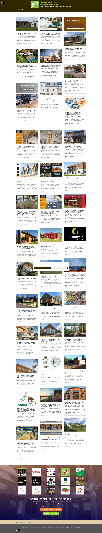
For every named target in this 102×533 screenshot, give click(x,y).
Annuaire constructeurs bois (39, 9)
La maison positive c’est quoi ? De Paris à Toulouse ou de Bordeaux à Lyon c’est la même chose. (75, 275)
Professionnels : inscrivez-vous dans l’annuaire (31, 527)
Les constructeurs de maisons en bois (49, 527)
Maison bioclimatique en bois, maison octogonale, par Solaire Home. (74, 403)
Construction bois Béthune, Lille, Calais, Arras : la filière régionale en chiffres (51, 34)
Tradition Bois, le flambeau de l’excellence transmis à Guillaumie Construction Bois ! (49, 245)
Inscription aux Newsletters (75, 9)
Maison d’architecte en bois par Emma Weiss (26, 279)
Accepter (42, 268)
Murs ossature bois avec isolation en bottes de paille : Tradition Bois (26, 111)
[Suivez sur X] (4, 3)
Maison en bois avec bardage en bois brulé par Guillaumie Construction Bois (51, 308)
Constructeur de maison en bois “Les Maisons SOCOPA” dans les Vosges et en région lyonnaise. (50, 340)
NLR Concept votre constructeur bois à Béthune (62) (26, 34)
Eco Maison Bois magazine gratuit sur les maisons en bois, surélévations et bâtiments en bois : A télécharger (50, 180)
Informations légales (62, 527)
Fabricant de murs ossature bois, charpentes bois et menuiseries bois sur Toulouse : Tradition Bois (26, 247)
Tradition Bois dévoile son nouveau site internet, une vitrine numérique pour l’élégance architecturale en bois (75, 211)
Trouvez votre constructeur (51, 509)
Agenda (67, 9)
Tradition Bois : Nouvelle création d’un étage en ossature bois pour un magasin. (50, 147)
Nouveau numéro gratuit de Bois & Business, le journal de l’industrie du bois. (26, 147)
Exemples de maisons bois (58, 9)
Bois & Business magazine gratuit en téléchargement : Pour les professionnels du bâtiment (50, 212)
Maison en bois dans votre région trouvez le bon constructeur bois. (73, 340)
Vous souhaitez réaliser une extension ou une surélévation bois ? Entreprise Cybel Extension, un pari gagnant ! (50, 99)
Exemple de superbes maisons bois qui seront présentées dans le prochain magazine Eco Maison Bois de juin (51, 438)
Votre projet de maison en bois (24, 9)
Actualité (49, 9)
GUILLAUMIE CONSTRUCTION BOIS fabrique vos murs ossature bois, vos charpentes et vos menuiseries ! (26, 443)
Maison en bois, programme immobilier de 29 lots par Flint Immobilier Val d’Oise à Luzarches (73, 435)
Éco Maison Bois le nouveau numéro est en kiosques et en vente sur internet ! (26, 343)
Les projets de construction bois (73, 527)
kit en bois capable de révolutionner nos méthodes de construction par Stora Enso (26, 376)
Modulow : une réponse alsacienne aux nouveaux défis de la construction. (51, 66)
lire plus (18, 44)
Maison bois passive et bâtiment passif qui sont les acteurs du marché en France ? (26, 311)
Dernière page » (36, 458)
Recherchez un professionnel (75, 26)
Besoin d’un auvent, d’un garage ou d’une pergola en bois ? (74, 81)
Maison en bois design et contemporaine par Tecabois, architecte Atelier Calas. (75, 308)
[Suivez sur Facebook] (1, 3)
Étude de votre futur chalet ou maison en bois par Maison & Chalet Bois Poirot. (50, 373)
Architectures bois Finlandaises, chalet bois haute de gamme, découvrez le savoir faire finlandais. (50, 405)
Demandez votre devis (27, 89)
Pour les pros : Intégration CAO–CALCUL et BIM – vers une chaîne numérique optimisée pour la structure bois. (75, 113)
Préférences (59, 268)
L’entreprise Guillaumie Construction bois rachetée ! (74, 243)
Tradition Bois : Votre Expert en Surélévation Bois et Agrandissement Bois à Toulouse (74, 179)
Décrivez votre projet (51, 513)
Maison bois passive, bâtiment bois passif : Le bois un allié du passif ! (74, 147)
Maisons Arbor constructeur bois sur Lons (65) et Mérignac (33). (74, 48)
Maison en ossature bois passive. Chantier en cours (49, 277)
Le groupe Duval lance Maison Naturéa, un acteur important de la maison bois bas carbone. (26, 66)
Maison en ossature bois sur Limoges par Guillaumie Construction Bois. (74, 371)
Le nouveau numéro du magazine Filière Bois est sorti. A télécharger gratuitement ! (25, 180)
